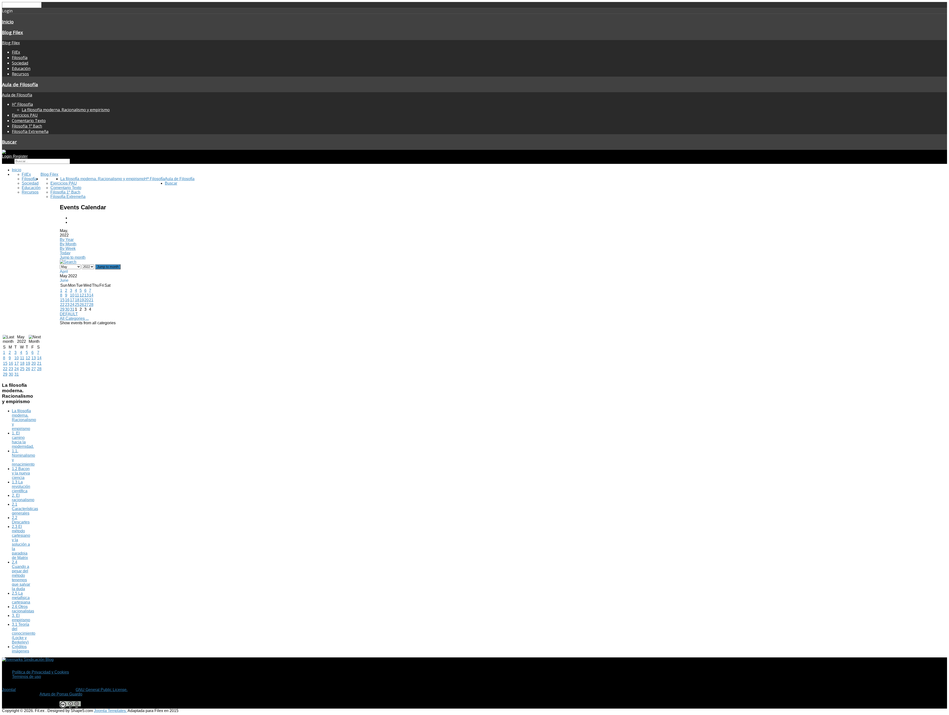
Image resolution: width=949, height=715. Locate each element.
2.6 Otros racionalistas (23, 609)
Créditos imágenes (20, 649)
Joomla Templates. (110, 711)
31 (72, 309)
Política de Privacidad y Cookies (40, 672)
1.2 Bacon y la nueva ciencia (21, 473)
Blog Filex (12, 32)
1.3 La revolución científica (21, 486)
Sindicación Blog (38, 659)
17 (72, 300)
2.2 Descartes (21, 520)
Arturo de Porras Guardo (61, 694)
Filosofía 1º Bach (27, 126)
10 (72, 295)
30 (67, 309)
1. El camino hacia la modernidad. (23, 440)
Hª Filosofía (22, 104)
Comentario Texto (29, 120)
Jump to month (73, 257)
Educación (21, 68)
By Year (67, 240)
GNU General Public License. (102, 690)
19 (82, 300)
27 (86, 305)
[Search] (68, 262)
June (64, 280)
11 (77, 295)
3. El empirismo (21, 617)
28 (91, 305)
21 (91, 300)
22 (62, 305)
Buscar (9, 142)
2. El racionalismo (23, 497)
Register (20, 156)
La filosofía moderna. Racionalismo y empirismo (66, 109)
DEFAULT (69, 314)
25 (77, 305)
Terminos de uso (26, 676)
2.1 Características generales (25, 508)
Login (7, 156)
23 (67, 305)
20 (86, 300)
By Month (68, 244)
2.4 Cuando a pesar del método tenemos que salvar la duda (21, 575)
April (64, 271)
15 (62, 300)
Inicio (8, 22)
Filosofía (19, 57)
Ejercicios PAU (25, 115)
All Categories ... (74, 318)
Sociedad (20, 63)
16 (67, 300)
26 (82, 305)
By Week (68, 248)
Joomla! (9, 690)
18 (77, 300)
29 (62, 309)
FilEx (16, 52)
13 (86, 295)
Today (65, 253)
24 (72, 305)
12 (82, 295)
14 (91, 295)
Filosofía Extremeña (30, 131)
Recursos (20, 74)
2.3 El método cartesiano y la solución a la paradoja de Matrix (21, 542)
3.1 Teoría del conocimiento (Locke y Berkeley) (23, 633)
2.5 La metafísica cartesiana (21, 597)
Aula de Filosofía (20, 84)
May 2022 (21, 339)
